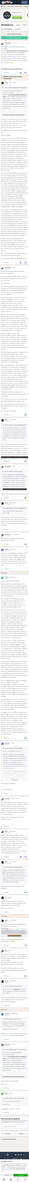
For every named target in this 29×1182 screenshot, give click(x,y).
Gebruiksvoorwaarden (9, 1165)
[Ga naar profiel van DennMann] (2, 535)
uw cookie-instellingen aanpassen (17, 1168)
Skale (6, 1093)
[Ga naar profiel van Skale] (2, 1093)
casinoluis (7, 798)
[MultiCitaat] (2, 73)
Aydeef (6, 549)
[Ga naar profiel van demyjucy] (2, 743)
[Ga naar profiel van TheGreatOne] (2, 29)
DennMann (7, 534)
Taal (8, 1158)
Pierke (6, 577)
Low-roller (7, 1044)
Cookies (20, 1158)
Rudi (6, 950)
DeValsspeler (8, 267)
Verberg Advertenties (5, 8)
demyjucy (7, 743)
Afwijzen (7, 1175)
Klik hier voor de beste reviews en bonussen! (12, 77)
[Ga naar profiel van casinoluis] (2, 799)
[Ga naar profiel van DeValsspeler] (2, 268)
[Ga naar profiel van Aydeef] (2, 550)
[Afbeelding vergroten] (15, 489)
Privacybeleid (14, 1158)
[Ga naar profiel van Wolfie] (2, 832)
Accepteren (21, 1175)
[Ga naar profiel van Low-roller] (2, 1045)
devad (6, 82)
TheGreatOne (9, 29)
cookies (3, 1166)
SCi (5, 897)
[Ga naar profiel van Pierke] (2, 577)
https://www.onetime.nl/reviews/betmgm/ (17, 51)
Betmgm (17, 989)
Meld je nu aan (7, 1122)
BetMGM (19, 29)
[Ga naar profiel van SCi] (2, 898)
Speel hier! (17, 17)
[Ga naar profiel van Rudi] (2, 951)
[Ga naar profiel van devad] (2, 83)
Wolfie (6, 831)
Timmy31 (7, 1013)
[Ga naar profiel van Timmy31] (2, 1014)
